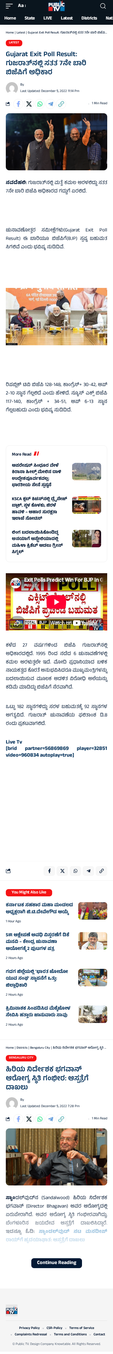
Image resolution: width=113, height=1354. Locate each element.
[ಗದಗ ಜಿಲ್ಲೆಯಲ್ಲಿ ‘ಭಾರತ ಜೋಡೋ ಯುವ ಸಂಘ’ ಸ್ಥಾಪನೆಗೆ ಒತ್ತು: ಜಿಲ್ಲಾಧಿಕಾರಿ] (92, 977)
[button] (11, 6)
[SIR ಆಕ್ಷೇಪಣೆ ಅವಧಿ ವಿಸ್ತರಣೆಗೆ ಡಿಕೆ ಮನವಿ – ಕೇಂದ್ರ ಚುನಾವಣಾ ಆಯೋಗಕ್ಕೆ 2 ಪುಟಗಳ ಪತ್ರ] (92, 941)
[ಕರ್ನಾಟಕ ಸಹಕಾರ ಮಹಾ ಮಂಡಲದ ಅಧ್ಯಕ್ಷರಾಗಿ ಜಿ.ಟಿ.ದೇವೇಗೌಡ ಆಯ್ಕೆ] (92, 911)
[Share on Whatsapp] (40, 104)
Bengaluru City (40, 1048)
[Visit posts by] (12, 88)
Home (10, 33)
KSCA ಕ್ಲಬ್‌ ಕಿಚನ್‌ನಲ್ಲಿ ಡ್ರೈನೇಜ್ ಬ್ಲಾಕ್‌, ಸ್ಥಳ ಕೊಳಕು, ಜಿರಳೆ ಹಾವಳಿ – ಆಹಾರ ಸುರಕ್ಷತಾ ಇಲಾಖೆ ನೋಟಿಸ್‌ (39, 509)
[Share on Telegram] (50, 104)
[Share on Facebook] (18, 104)
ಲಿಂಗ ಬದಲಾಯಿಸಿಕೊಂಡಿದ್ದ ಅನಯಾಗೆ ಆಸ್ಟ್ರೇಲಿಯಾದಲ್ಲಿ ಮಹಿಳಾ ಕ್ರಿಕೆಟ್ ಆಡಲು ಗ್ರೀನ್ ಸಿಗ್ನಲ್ (37, 542)
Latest (21, 33)
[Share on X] (29, 104)
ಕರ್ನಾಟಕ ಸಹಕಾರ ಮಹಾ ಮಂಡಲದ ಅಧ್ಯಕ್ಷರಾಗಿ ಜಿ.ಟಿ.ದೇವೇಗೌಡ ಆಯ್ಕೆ (39, 909)
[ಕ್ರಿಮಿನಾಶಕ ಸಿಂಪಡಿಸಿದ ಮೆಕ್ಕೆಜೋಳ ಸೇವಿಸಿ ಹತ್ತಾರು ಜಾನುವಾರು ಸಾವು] (92, 1014)
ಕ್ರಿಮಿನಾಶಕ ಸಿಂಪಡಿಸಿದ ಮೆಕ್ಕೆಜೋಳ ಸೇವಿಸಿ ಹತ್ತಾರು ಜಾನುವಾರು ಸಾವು (38, 1012)
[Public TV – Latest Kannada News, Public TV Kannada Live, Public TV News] (11, 1310)
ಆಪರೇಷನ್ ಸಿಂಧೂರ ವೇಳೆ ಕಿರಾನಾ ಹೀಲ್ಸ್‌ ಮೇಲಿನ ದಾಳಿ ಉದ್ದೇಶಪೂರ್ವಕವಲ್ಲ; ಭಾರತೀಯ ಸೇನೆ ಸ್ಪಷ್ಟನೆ (36, 475)
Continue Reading (56, 1263)
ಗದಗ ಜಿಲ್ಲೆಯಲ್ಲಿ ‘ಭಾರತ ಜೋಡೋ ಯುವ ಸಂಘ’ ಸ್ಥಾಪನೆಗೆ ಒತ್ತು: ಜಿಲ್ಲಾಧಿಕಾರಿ (37, 979)
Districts (22, 1048)
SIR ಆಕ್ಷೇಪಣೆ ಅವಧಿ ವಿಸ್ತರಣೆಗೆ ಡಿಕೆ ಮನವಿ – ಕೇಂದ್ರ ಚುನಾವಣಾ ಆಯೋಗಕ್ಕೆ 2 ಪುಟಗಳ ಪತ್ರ (37, 942)
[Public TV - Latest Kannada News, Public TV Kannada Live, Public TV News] (56, 6)
